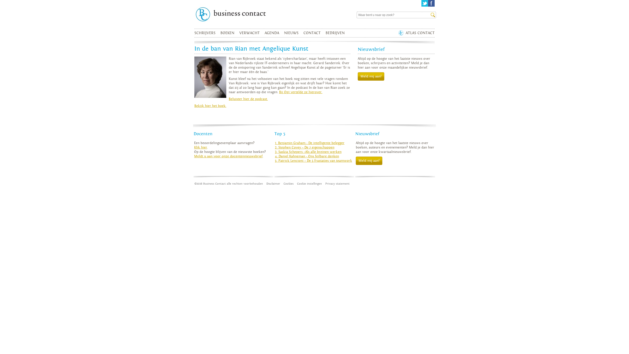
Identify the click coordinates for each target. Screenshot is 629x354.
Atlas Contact (420, 33)
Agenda (272, 33)
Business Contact (242, 14)
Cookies (289, 183)
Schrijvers (204, 33)
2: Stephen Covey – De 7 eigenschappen (304, 147)
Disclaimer (273, 183)
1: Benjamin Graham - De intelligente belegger (309, 143)
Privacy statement (337, 183)
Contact (312, 33)
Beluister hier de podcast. (248, 99)
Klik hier (200, 147)
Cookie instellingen (309, 183)
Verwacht (249, 33)
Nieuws (291, 33)
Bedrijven (335, 33)
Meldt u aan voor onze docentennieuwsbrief (228, 156)
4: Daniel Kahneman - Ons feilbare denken (307, 156)
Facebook (431, 3)
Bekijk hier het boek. (210, 106)
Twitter (424, 3)
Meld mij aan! (371, 76)
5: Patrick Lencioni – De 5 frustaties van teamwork (313, 161)
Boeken (227, 33)
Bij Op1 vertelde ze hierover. (300, 92)
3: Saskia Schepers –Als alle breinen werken (308, 152)
